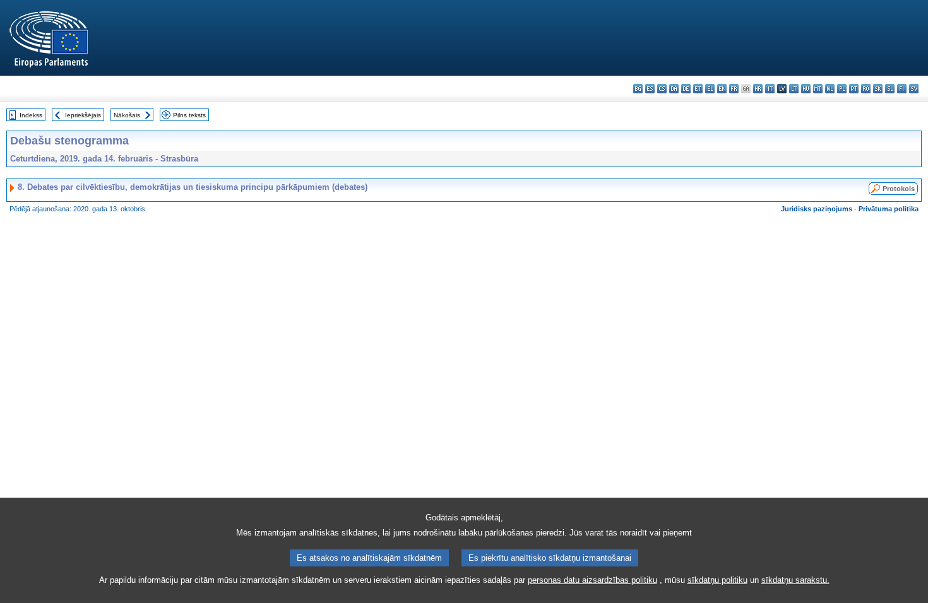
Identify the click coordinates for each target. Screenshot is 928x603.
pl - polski (842, 88)
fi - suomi (902, 88)
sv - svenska (914, 88)
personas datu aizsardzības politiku (592, 580)
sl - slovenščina (890, 88)
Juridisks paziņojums (816, 209)
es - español (650, 88)
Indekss (31, 115)
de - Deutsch (686, 88)
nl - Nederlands (830, 88)
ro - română (866, 88)
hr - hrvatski (758, 88)
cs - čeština (662, 88)
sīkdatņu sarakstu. (795, 580)
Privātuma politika (889, 209)
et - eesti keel (698, 88)
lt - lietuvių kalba (794, 88)
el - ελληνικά (710, 88)
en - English (722, 88)
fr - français (734, 88)
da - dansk (674, 88)
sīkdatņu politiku (717, 580)
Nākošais (127, 115)
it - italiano (770, 88)
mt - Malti (818, 88)
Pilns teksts (189, 115)
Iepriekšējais (83, 115)
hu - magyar (806, 88)
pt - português (854, 88)
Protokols (899, 188)
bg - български (638, 88)
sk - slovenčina (878, 88)
